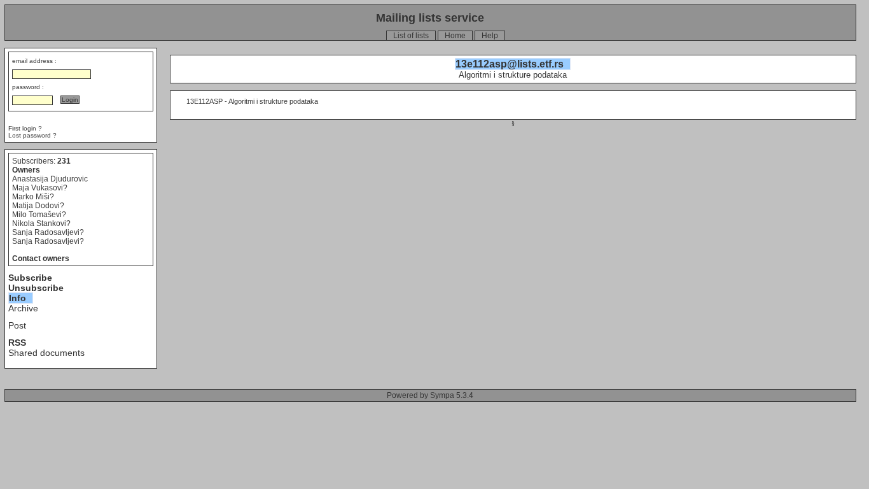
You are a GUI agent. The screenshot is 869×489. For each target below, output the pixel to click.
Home (455, 35)
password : (28, 86)
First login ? (25, 128)
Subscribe (30, 278)
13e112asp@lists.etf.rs (509, 64)
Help (490, 35)
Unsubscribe (36, 288)
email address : (34, 60)
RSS (17, 342)
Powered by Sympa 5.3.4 (430, 395)
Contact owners (40, 258)
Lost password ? (32, 135)
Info (17, 298)
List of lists (411, 35)
